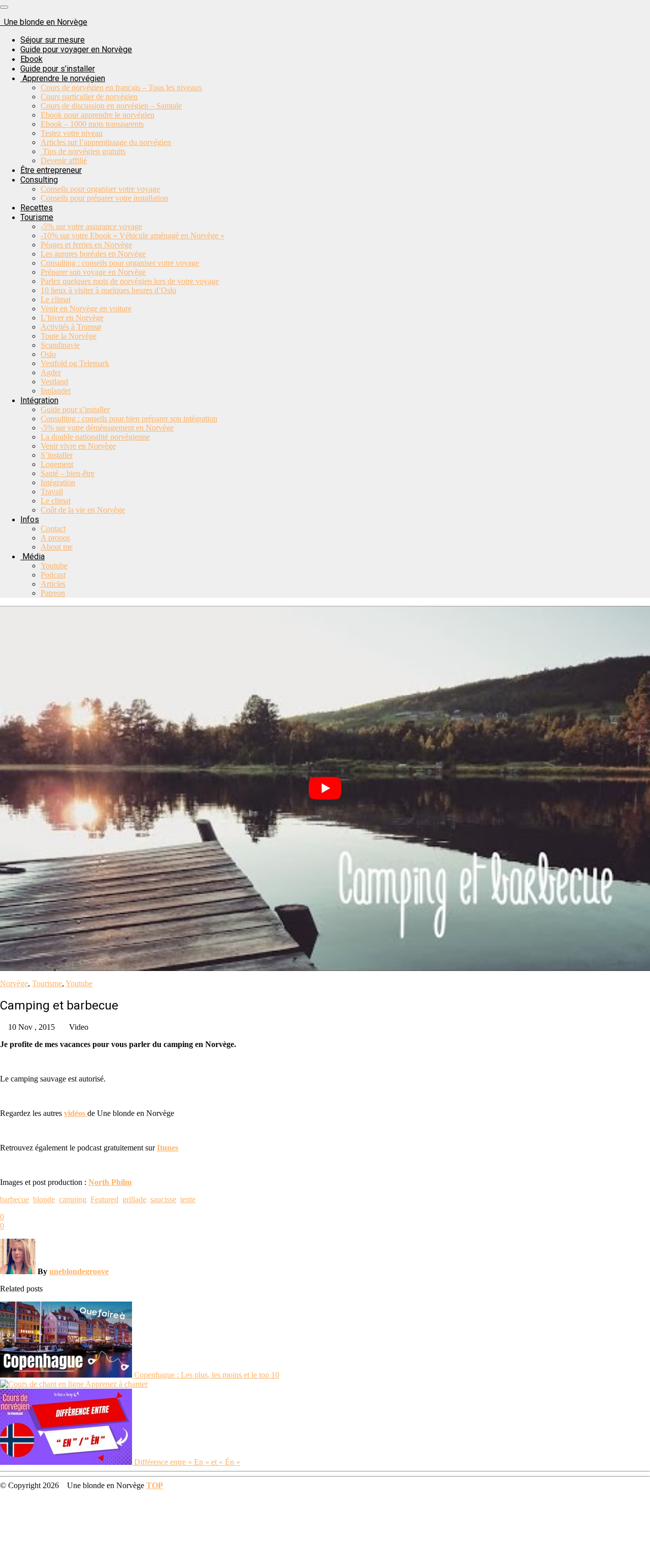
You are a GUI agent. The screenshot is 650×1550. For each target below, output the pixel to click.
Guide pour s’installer (57, 69)
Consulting (39, 180)
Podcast (53, 574)
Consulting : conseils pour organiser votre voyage (120, 263)
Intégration (39, 400)
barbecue (14, 1199)
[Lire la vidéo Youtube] (325, 788)
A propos (55, 537)
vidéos (75, 1113)
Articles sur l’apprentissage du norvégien (106, 142)
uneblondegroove (79, 1271)
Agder (51, 372)
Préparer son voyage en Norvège (93, 272)
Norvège (14, 983)
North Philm (110, 1182)
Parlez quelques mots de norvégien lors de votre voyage (130, 281)
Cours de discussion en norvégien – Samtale (111, 105)
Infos (29, 519)
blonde (44, 1199)
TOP (154, 1485)
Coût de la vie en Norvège (83, 510)
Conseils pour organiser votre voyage (100, 189)
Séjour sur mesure (52, 40)
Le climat (56, 299)
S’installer (57, 455)
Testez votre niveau (72, 133)
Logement (57, 464)
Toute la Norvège (68, 336)
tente (188, 1199)
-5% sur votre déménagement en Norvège (107, 427)
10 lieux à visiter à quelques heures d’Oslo (108, 290)
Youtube (54, 565)
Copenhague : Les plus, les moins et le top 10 (206, 1375)
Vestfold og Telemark (75, 363)
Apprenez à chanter (116, 1384)
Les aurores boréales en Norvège (93, 253)
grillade (134, 1199)
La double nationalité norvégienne (95, 436)
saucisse (163, 1199)
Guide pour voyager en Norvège (76, 49)
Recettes (36, 207)
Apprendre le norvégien (62, 78)
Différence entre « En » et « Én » (187, 1462)
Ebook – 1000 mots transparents (92, 124)
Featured (104, 1199)
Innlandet (56, 390)
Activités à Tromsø (71, 326)
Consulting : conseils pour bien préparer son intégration (129, 418)
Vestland (54, 381)
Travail (52, 491)
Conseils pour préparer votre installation (104, 198)
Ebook (31, 59)
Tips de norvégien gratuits (83, 151)
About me (57, 547)
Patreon (53, 593)
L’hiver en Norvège (72, 317)
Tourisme (36, 217)
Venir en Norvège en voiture (86, 308)
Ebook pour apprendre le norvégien (97, 115)
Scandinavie (60, 345)
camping (72, 1199)
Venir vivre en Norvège (78, 446)
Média (32, 556)
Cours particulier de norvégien (89, 96)
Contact (53, 528)
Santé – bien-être (67, 473)
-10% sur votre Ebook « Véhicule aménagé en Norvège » (132, 235)
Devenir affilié (64, 160)
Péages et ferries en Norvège (86, 244)
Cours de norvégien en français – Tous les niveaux (121, 87)
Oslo (48, 354)
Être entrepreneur (51, 170)
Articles (53, 584)
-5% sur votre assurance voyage (91, 226)
